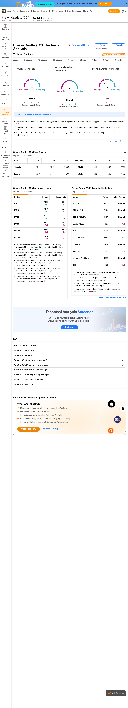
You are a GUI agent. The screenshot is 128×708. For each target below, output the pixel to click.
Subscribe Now (28, 429)
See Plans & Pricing (50, 429)
